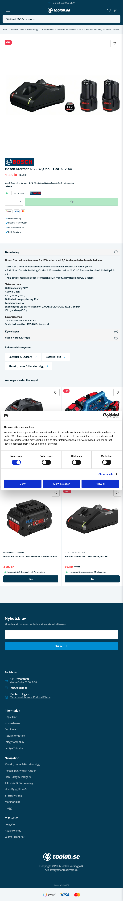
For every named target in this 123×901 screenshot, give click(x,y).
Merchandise (12, 802)
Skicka (58, 646)
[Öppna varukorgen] (115, 10)
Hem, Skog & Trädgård (18, 777)
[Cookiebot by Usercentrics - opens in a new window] (105, 415)
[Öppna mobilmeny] (8, 10)
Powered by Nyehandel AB (61, 885)
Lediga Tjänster (14, 748)
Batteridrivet (48, 29)
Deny (22, 483)
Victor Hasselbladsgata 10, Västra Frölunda (30, 697)
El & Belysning (13, 795)
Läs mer (9, 185)
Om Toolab (11, 729)
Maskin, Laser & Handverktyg (24, 29)
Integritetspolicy (14, 742)
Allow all (100, 483)
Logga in (10, 824)
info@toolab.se (18, 687)
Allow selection (61, 483)
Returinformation (15, 735)
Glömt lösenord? (15, 837)
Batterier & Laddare (66, 29)
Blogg (8, 808)
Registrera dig (13, 830)
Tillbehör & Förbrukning (19, 783)
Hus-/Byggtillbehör (16, 789)
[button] (117, 19)
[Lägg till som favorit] (109, 10)
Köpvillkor (10, 717)
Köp (31, 579)
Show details (105, 474)
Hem (5, 29)
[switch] (46, 462)
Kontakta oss (12, 723)
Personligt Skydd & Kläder (20, 770)
